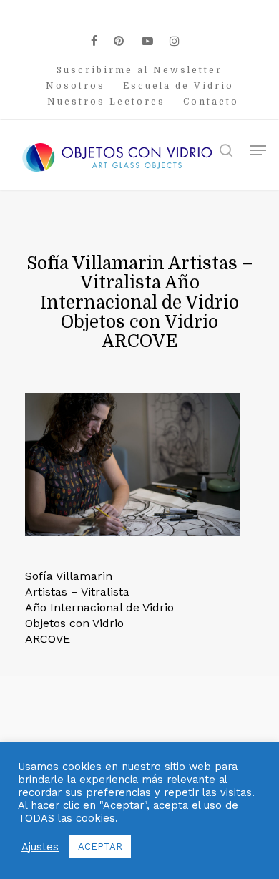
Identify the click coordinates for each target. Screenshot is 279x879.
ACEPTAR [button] (100, 846)
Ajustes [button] (40, 846)
